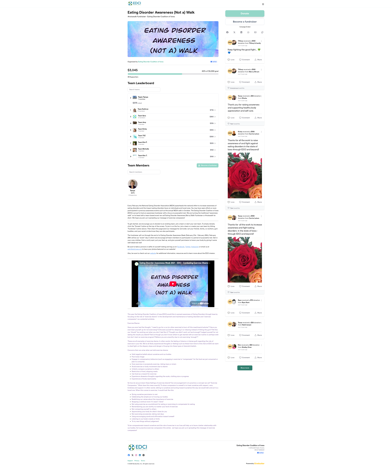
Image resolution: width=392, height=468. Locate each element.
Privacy (136, 460)
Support (130, 460)
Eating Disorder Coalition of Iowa (150, 62)
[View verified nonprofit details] (214, 61)
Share (259, 60)
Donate (245, 13)
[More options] (261, 41)
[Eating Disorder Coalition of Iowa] (135, 3)
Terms (143, 460)
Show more (245, 368)
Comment (246, 60)
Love (232, 60)
